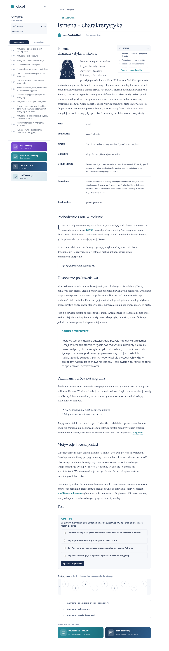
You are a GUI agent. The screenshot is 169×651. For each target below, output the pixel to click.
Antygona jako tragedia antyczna (31, 101)
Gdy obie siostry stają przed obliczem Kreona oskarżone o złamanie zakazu (104, 532)
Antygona (71, 10)
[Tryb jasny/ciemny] (45, 6)
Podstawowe (19, 42)
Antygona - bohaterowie (27, 56)
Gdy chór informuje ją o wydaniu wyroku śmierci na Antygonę (98, 555)
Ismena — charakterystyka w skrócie (134, 55)
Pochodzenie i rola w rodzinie (134, 60)
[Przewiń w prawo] (149, 587)
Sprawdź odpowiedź (72, 563)
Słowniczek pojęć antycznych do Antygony (31, 96)
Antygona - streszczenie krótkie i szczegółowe (31, 50)
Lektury (61, 10)
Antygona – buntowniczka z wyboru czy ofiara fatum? (32, 117)
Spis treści (124, 48)
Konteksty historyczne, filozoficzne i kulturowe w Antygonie (32, 89)
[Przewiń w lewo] (59, 587)
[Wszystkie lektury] (40, 6)
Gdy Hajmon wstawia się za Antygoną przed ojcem (92, 540)
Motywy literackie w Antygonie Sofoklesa (30, 124)
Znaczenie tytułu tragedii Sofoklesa (32, 69)
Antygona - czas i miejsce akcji (30, 60)
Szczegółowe (39, 42)
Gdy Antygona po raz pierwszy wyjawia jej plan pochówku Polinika (100, 548)
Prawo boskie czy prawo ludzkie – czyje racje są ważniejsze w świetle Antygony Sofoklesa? (32, 109)
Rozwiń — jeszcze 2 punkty (131, 70)
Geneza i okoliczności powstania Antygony (31, 75)
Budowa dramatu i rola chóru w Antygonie (31, 82)
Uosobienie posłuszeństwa (133, 64)
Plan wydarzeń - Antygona (28, 65)
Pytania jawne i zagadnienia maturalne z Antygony (29, 131)
